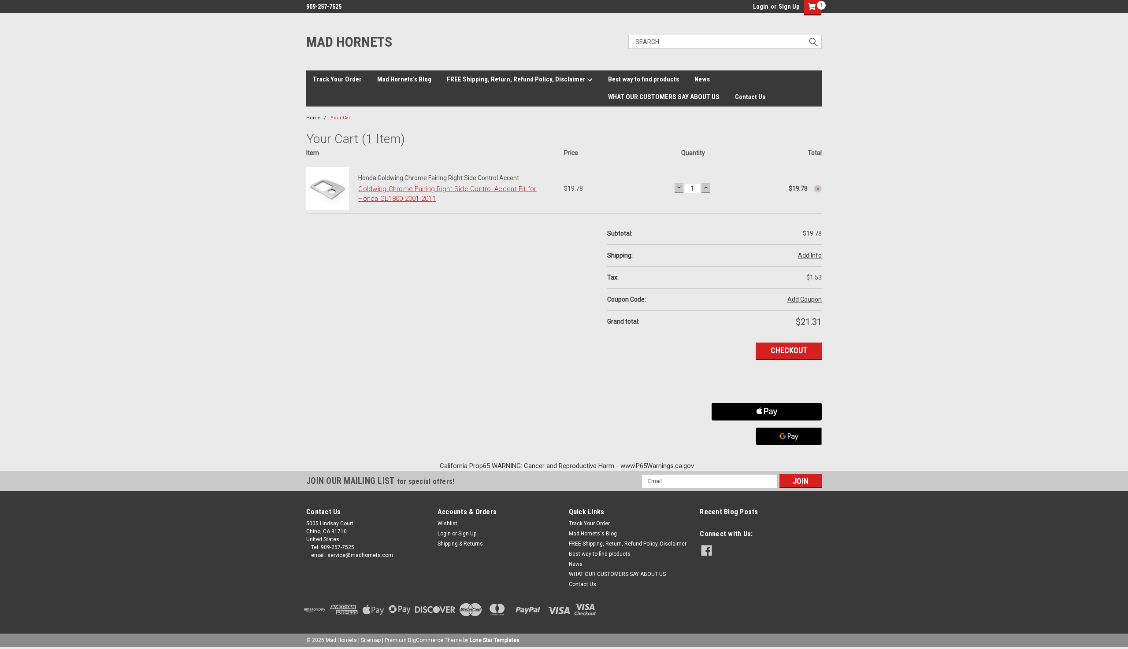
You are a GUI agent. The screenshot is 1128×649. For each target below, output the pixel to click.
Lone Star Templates (494, 640)
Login (760, 6)
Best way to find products (643, 79)
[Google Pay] (789, 436)
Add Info (810, 255)
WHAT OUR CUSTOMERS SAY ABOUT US (664, 97)
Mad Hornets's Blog (404, 79)
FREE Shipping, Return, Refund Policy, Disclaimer (517, 79)
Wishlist (447, 523)
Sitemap (371, 640)
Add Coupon (804, 299)
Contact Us (750, 97)
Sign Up (789, 6)
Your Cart (341, 118)
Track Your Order (337, 79)
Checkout (789, 350)
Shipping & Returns (460, 544)
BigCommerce (425, 640)
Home (313, 118)
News (702, 79)
